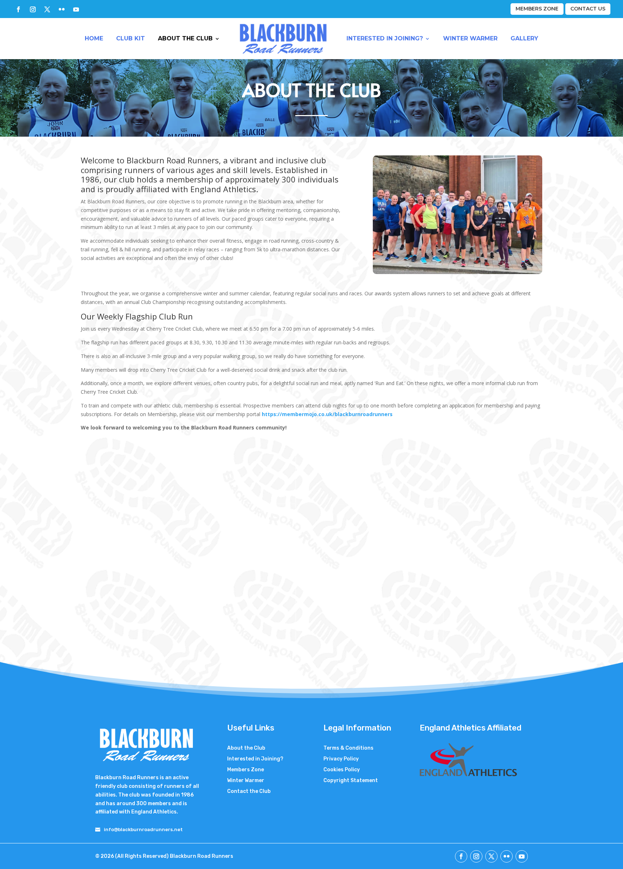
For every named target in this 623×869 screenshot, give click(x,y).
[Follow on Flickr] (61, 9)
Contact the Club (249, 791)
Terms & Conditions (348, 748)
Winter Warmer (470, 38)
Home (94, 38)
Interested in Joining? (384, 38)
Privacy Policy (341, 759)
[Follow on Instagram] (33, 9)
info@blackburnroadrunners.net (143, 829)
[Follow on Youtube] (76, 9)
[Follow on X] (47, 9)
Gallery (524, 38)
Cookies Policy (341, 770)
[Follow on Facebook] (18, 9)
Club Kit (130, 38)
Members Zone (537, 8)
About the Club (185, 38)
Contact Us (587, 8)
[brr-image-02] (457, 272)
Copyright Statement (350, 781)
